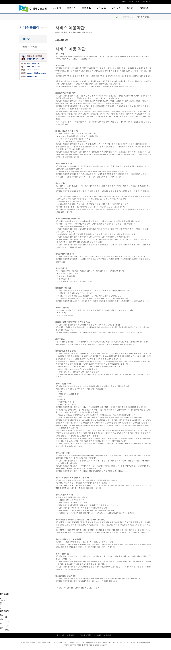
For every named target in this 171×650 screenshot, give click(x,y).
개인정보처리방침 (29, 47)
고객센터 (107, 635)
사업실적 (116, 8)
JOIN (137, 1)
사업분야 (101, 8)
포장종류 (86, 8)
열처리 (130, 8)
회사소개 (56, 8)
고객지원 (144, 8)
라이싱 (2, 600)
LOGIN (131, 1)
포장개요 (71, 8)
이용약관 (26, 39)
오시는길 (97, 635)
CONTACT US (146, 1)
